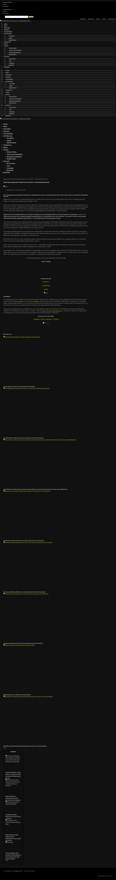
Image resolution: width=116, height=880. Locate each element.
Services (8, 77)
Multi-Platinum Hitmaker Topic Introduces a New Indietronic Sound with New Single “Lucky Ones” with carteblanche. (35, 489)
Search (2, 17)
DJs (48, 301)
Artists (10, 38)
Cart (10, 61)
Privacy (6, 46)
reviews (20, 301)
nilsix (4, 199)
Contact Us (9, 90)
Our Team (6, 6)
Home (7, 70)
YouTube (56, 319)
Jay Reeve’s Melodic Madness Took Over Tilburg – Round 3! (13, 816)
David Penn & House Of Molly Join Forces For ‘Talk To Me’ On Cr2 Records (23, 540)
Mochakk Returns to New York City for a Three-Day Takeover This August (23, 438)
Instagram (46, 282)
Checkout (11, 63)
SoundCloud (46, 285)
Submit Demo (12, 40)
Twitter (43, 319)
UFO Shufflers (9, 79)
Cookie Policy (12, 54)
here (64, 258)
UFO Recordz (8, 33)
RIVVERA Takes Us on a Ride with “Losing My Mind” (17, 694)
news (16, 301)
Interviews (8, 75)
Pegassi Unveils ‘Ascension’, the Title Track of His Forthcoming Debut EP (23, 643)
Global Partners (7, 2)
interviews (35, 301)
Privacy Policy (12, 48)
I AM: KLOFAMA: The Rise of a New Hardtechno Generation (19, 386)
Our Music (12, 36)
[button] (58, 121)
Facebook (36, 319)
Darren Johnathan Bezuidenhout (51, 311)
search (31, 16)
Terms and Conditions (15, 50)
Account (6, 56)
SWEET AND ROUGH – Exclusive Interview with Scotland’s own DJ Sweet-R (13, 798)
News (7, 72)
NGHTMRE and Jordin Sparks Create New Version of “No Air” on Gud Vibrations (25, 746)
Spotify (46, 289)
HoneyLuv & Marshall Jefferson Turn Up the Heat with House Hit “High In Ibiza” (24, 592)
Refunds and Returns (15, 52)
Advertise (11, 65)
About (4, 4)
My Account (12, 59)
